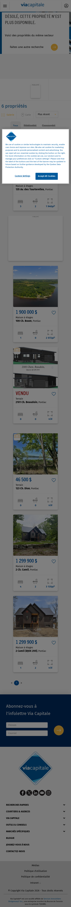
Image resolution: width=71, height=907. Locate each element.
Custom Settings (22, 176)
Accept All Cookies (46, 176)
